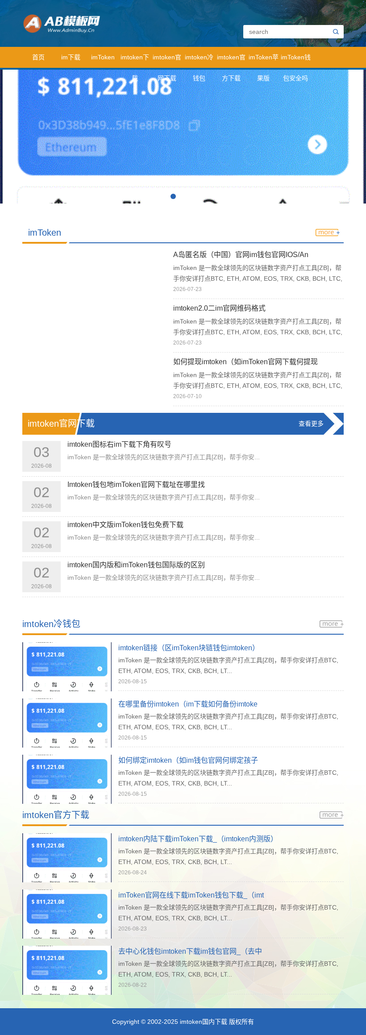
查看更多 (311, 423)
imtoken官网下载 (167, 61)
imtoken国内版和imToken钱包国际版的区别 (136, 565)
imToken (103, 57)
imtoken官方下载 (231, 61)
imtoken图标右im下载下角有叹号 (119, 444)
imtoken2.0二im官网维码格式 (219, 308)
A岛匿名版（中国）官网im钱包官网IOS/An (240, 254)
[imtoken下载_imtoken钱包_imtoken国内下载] (102, 22)
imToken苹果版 (264, 61)
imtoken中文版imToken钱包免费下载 (125, 524)
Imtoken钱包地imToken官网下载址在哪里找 (136, 484)
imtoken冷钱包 (199, 61)
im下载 (70, 57)
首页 (38, 57)
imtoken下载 (135, 61)
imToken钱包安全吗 (296, 61)
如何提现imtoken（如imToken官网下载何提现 (245, 362)
